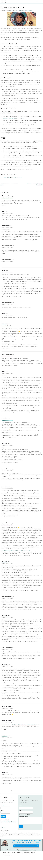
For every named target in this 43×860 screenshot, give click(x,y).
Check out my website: (26, 846)
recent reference (17, 177)
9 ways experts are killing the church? (27, 849)
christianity (20, 10)
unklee (3, 211)
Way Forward (3, 1)
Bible (11, 10)
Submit (3, 816)
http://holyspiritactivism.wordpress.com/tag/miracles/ (24, 724)
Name (2, 805)
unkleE (3, 270)
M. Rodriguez (5, 225)
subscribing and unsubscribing (8, 822)
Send (21, 827)
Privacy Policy (27, 852)
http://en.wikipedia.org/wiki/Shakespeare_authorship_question (16, 550)
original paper (6, 177)
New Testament (31, 10)
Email (2, 810)
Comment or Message (23, 816)
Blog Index (33, 852)
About (4, 852)
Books (16, 10)
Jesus (26, 10)
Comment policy (20, 852)
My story (13, 852)
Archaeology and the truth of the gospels (13, 118)
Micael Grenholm (6, 196)
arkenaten (4, 324)
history (23, 10)
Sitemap (8, 852)
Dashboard (3, 828)
